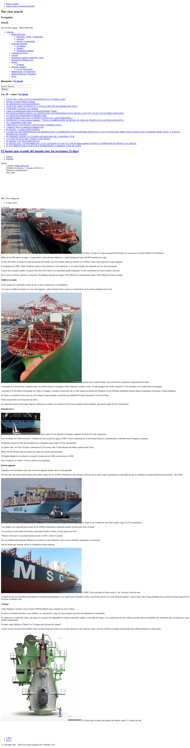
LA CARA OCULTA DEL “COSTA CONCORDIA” (28, 139)
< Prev (9, 738)
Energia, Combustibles (26, 41)
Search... (4, 86)
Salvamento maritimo (25, 51)
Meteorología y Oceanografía (23, 71)
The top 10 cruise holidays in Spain (20, 102)
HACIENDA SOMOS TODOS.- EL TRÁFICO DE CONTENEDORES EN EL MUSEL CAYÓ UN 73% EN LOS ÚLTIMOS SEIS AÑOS (65, 113)
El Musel (20, 65)
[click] (17, 81)
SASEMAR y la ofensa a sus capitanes (22, 109)
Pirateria (20, 48)
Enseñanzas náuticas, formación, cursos (27, 58)
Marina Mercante (18, 34)
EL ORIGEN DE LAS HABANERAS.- (23, 104)
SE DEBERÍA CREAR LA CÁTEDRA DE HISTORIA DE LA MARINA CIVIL (40, 136)
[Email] (9, 159)
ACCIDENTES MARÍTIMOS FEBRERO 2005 (26, 115)
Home (14, 28)
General (14, 55)
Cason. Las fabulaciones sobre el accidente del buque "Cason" (31, 111)
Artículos (10, 32)
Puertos (14, 62)
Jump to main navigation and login (20, 6)
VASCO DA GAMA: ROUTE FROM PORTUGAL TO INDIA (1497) (36, 99)
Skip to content (12, 4)
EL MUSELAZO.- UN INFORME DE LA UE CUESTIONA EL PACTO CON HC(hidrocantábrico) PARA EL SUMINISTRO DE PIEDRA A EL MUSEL (71, 143)
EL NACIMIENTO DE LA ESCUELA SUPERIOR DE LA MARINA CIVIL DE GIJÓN (43, 146)
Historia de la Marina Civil (22, 60)
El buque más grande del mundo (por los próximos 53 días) (40, 151)
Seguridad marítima (19, 44)
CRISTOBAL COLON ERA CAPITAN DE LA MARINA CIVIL (34, 125)
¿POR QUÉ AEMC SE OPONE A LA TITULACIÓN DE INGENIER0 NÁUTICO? (41, 106)
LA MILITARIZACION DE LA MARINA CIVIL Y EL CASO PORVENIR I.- (39, 118)
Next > (9, 740)
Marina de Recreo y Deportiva (23, 74)
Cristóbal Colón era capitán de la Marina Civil (25, 127)
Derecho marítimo (18, 67)
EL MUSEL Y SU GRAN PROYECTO (23, 141)
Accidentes (21, 46)
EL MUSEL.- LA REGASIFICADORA (23, 129)
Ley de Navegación (25, 69)
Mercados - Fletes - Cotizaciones (30, 37)
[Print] (9, 157)
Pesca (13, 76)
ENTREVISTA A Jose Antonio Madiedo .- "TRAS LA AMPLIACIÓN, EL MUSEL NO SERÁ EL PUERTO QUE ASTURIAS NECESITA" (65, 120)
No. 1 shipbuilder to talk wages (19, 122)
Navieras (20, 39)
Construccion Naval (19, 53)
